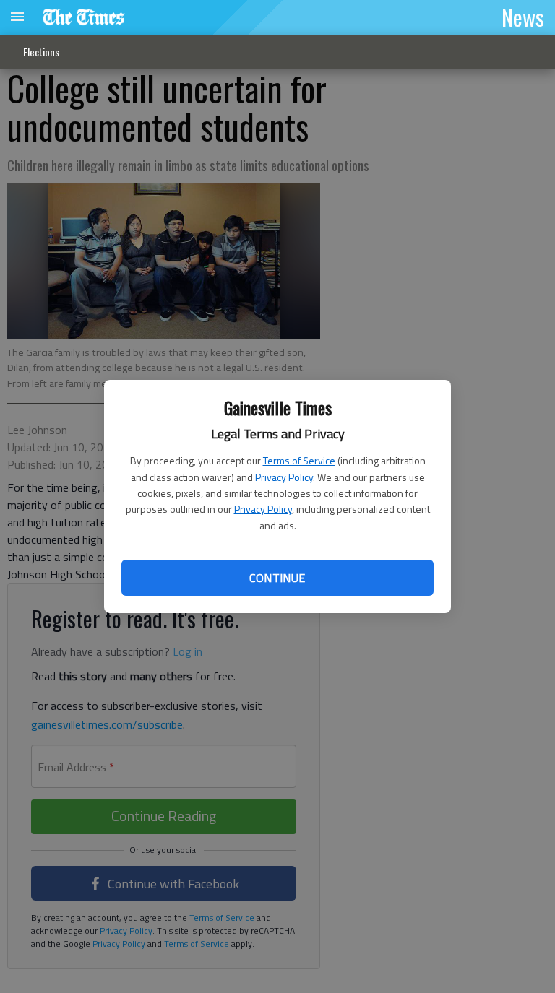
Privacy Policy (284, 477)
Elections (41, 51)
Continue (277, 577)
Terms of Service (299, 460)
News (523, 16)
